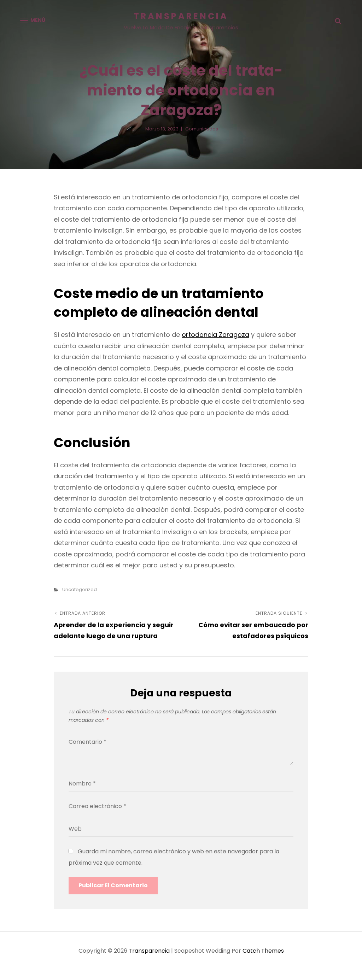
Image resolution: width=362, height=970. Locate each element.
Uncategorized (79, 589)
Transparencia (181, 16)
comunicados (201, 128)
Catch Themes (263, 951)
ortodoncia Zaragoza (215, 334)
